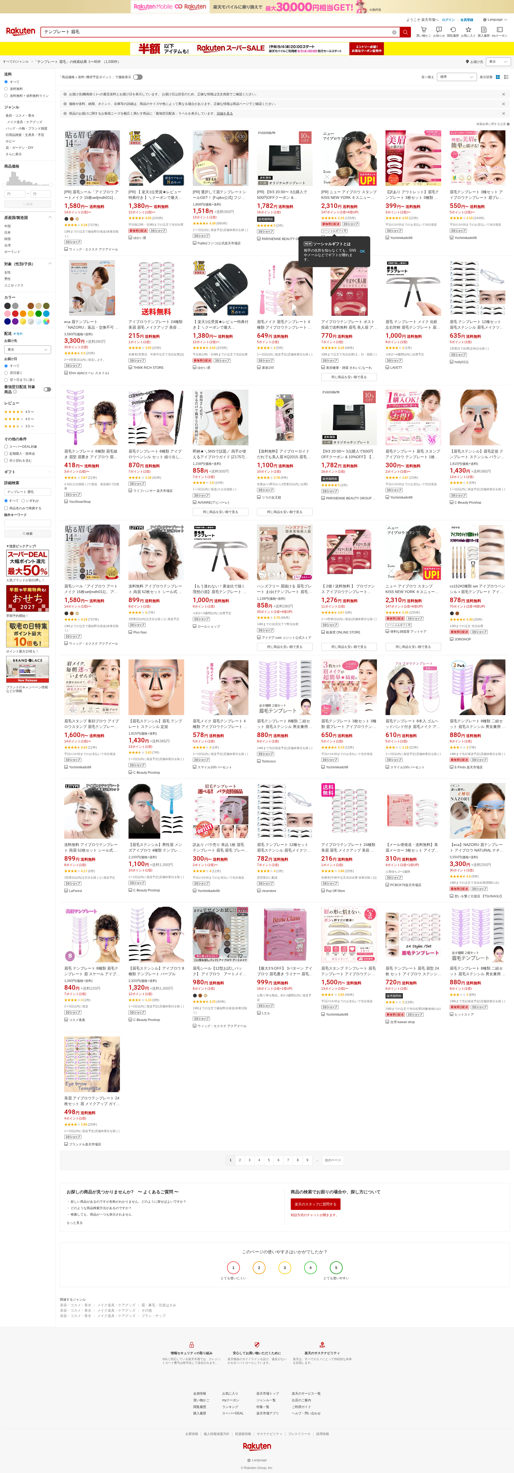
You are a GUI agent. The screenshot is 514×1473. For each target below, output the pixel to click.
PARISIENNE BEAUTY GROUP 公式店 (287, 239)
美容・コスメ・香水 (75, 1305)
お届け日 (10, 359)
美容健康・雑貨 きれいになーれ (349, 368)
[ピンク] (7, 313)
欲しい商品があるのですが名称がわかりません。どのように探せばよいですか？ (128, 1202)
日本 (7, 232)
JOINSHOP (463, 639)
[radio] (6, 81)
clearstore (269, 891)
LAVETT (396, 368)
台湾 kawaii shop (402, 1022)
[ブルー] (46, 313)
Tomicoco (269, 761)
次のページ (333, 1160)
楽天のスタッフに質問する (316, 1204)
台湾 (7, 245)
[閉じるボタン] (503, 94)
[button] (495, 20)
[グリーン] (38, 313)
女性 (7, 272)
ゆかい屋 (139, 238)
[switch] (47, 389)
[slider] (4, 185)
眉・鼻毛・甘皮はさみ (158, 1305)
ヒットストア (464, 1014)
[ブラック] (7, 306)
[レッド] (15, 313)
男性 (7, 279)
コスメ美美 (77, 1020)
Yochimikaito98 (401, 238)
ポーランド (12, 252)
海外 (19, 334)
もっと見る (75, 1223)
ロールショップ (209, 626)
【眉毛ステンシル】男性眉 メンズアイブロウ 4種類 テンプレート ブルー (155, 850)
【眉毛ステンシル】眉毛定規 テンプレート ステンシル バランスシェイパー (477, 457)
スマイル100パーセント (215, 767)
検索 (29, 204)
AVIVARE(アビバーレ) (213, 502)
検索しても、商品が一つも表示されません (101, 1214)
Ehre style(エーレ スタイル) (89, 373)
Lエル (266, 1013)
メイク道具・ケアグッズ (116, 1305)
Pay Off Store (335, 891)
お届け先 (10, 341)
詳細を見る (225, 113)
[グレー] (15, 306)
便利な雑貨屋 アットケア (408, 631)
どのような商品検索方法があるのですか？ (101, 1208)
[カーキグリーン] (46, 306)
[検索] (405, 32)
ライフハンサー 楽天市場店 (153, 491)
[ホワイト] (23, 306)
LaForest (75, 891)
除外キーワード (15, 515)
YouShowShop (80, 502)
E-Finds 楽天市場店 (469, 767)
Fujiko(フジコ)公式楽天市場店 (219, 243)
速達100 (268, 368)
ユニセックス (14, 285)
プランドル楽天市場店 (85, 1144)
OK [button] (362, 251)
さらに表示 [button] (14, 154)
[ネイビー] (7, 321)
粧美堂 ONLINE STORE (343, 632)
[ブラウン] (31, 306)
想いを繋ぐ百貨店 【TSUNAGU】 (479, 896)
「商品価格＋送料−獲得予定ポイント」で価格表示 (95, 77)
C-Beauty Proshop (468, 502)
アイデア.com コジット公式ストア (286, 638)
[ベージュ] (38, 306)
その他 (146, 1310)
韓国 (7, 239)
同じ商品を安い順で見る (349, 377)
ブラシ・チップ (153, 1316)
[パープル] (15, 321)
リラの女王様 (271, 497)
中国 (7, 226)
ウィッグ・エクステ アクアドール (93, 249)
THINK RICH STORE (148, 368)
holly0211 (462, 362)
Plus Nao (140, 632)
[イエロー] (31, 313)
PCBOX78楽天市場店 (405, 885)
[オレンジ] (23, 313)
